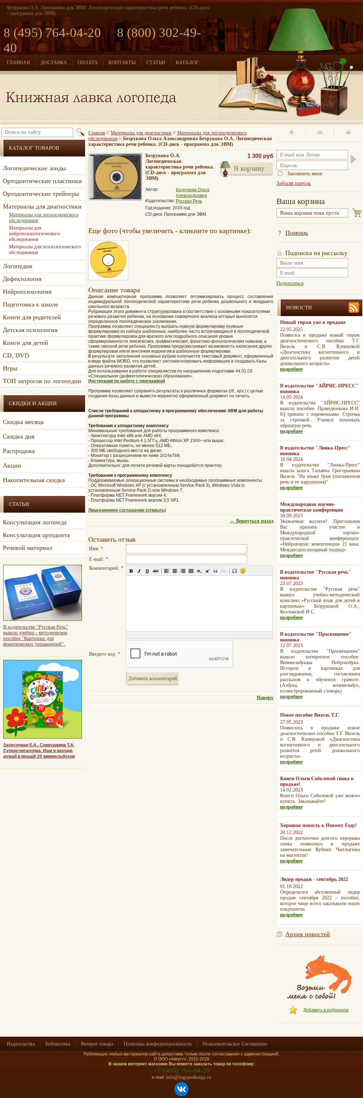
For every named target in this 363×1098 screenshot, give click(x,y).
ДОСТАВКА (53, 62)
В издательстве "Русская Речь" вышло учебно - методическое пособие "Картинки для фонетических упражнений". (35, 635)
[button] (131, 571)
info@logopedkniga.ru (188, 1077)
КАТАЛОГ (187, 62)
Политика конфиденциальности (158, 1044)
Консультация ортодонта (36, 535)
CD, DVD (16, 355)
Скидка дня (18, 436)
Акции (12, 465)
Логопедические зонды (34, 168)
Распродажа (19, 450)
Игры (10, 368)
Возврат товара (97, 1044)
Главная (96, 133)
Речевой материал (27, 547)
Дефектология (22, 278)
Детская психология (30, 329)
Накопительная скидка (34, 480)
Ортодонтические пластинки (42, 180)
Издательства (21, 1044)
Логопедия (17, 266)
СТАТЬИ (155, 62)
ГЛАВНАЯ (18, 62)
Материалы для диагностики (141, 133)
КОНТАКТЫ (122, 62)
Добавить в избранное (326, 1010)
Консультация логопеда (35, 522)
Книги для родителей (32, 317)
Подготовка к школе (30, 304)
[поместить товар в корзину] (246, 168)
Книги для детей (25, 342)
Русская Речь (189, 201)
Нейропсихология (27, 291)
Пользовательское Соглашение (234, 1044)
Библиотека (57, 1044)
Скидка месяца (23, 421)
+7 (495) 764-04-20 (181, 1070)
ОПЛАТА (88, 62)
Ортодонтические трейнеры (41, 193)
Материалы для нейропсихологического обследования (34, 233)
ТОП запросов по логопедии (42, 381)
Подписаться (290, 283)
